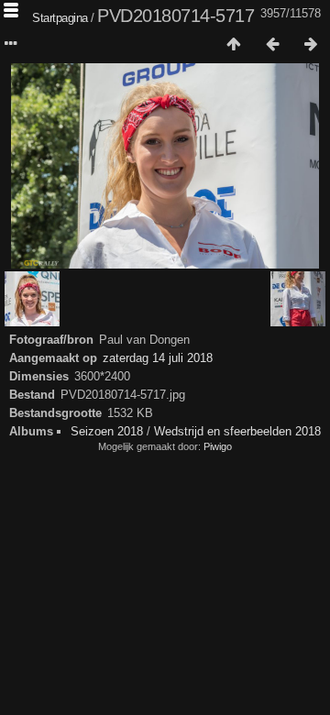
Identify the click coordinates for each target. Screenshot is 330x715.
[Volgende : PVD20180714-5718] (311, 45)
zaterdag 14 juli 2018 (158, 358)
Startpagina (60, 18)
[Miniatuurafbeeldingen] (233, 45)
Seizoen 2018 (107, 431)
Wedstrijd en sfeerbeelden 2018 (237, 431)
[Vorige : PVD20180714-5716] (272, 45)
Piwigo (218, 446)
